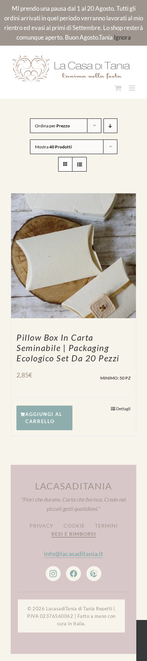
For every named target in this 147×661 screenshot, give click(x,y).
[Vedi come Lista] (79, 163)
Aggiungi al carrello (43, 416)
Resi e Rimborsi (73, 532)
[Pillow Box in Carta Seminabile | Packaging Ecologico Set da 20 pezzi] (73, 254)
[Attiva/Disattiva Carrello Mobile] (118, 86)
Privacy (42, 525)
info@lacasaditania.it (73, 552)
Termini (106, 525)
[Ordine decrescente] (110, 124)
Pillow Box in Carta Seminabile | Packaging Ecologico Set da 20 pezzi (68, 346)
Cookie (74, 525)
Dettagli (123, 407)
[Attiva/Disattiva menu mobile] (132, 86)
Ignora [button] (122, 37)
